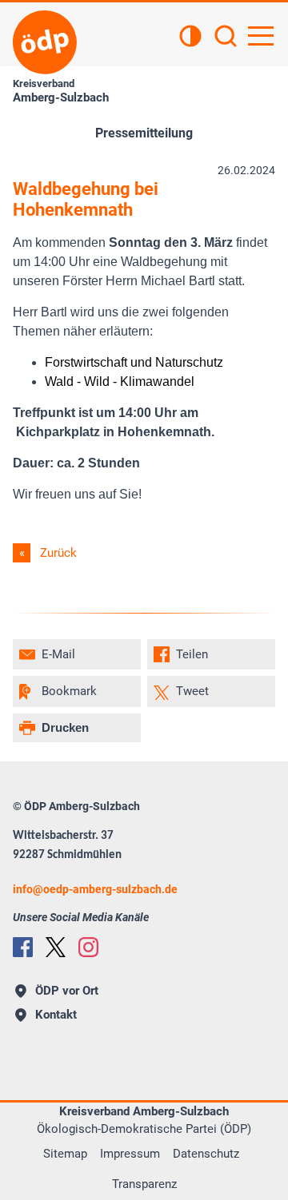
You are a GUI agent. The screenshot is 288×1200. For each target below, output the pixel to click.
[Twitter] (56, 947)
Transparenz (144, 1184)
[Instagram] (88, 947)
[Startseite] (45, 42)
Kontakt (56, 1014)
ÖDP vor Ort (66, 990)
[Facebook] (23, 947)
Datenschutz (206, 1153)
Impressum (130, 1153)
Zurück (58, 553)
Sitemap (65, 1153)
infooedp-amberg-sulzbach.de (95, 889)
